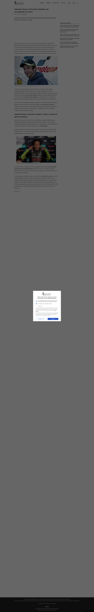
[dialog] (47, 306)
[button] (47, 306)
